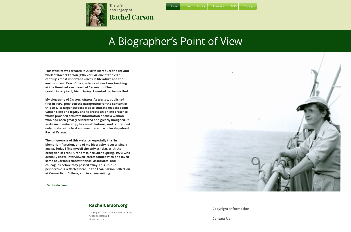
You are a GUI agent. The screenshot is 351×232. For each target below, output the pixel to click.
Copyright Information (230, 208)
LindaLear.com (96, 219)
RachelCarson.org (108, 205)
